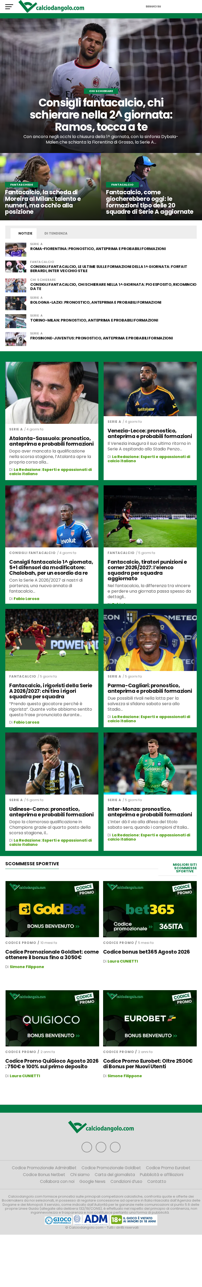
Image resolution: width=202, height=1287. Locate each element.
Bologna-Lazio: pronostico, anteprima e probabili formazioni (95, 302)
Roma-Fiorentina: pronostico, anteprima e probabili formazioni (97, 248)
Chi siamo (80, 1174)
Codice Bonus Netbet (44, 1174)
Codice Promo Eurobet (168, 1168)
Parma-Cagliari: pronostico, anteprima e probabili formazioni (150, 688)
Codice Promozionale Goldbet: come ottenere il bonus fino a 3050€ (52, 954)
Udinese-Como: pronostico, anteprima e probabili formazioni (51, 811)
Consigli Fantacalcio (32, 553)
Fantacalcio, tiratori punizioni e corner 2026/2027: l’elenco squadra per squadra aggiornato (147, 570)
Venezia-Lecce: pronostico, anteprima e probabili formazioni (150, 433)
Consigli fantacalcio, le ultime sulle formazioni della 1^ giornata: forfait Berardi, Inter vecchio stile (108, 268)
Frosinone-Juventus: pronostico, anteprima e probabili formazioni (101, 338)
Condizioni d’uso (126, 1181)
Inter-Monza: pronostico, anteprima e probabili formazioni (150, 811)
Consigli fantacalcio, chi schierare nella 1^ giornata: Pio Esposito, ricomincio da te (113, 286)
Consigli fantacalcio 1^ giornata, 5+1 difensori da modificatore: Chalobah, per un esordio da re (51, 567)
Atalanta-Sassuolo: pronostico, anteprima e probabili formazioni (51, 441)
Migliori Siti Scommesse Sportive (185, 868)
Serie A (16, 429)
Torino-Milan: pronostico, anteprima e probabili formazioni (94, 320)
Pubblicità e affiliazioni (161, 1174)
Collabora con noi (57, 1181)
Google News (92, 1181)
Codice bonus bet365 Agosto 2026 (146, 952)
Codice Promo (20, 942)
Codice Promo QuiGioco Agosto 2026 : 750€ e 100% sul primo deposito (51, 1063)
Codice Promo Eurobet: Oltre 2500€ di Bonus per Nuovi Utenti (148, 1063)
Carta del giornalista (115, 1174)
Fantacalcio (121, 553)
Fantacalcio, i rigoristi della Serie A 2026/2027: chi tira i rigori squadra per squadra (50, 691)
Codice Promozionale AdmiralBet (44, 1168)
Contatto (156, 1181)
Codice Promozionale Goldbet (111, 1168)
